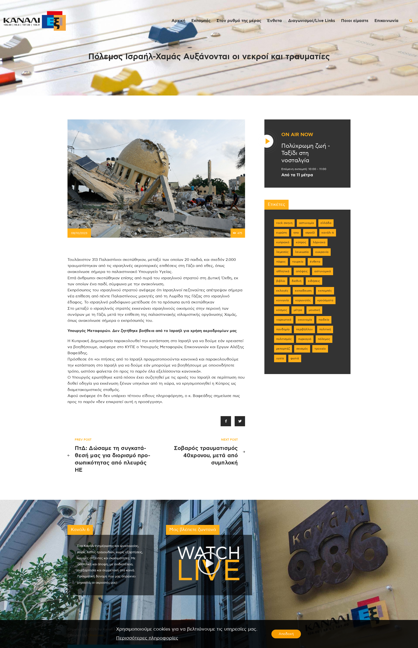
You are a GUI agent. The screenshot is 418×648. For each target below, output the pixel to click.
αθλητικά (282, 271)
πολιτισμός (284, 339)
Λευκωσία (302, 251)
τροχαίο (320, 348)
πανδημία (283, 329)
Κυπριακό (282, 242)
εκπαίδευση (303, 290)
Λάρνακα (319, 242)
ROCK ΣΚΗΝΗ (284, 222)
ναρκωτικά (283, 319)
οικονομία (305, 319)
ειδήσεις (314, 281)
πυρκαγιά (304, 339)
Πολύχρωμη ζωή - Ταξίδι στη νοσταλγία (305, 153)
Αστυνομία (306, 222)
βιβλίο (280, 281)
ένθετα (315, 261)
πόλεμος (324, 339)
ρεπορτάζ (283, 348)
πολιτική (325, 329)
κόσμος (281, 310)
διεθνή (296, 281)
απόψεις (302, 271)
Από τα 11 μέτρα (297, 175)
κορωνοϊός (303, 300)
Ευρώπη (281, 232)
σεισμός (302, 348)
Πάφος (281, 261)
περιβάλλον (304, 329)
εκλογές (282, 290)
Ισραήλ (310, 232)
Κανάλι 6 (327, 232)
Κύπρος (301, 242)
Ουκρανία (321, 251)
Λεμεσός (282, 251)
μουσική (314, 310)
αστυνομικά (322, 271)
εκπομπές (325, 290)
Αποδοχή (286, 634)
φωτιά (295, 358)
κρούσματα (325, 300)
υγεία (280, 358)
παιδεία (324, 319)
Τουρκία (297, 261)
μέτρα (298, 310)
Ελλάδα (326, 222)
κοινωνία (282, 300)
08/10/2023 (79, 233)
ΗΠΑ (296, 232)
